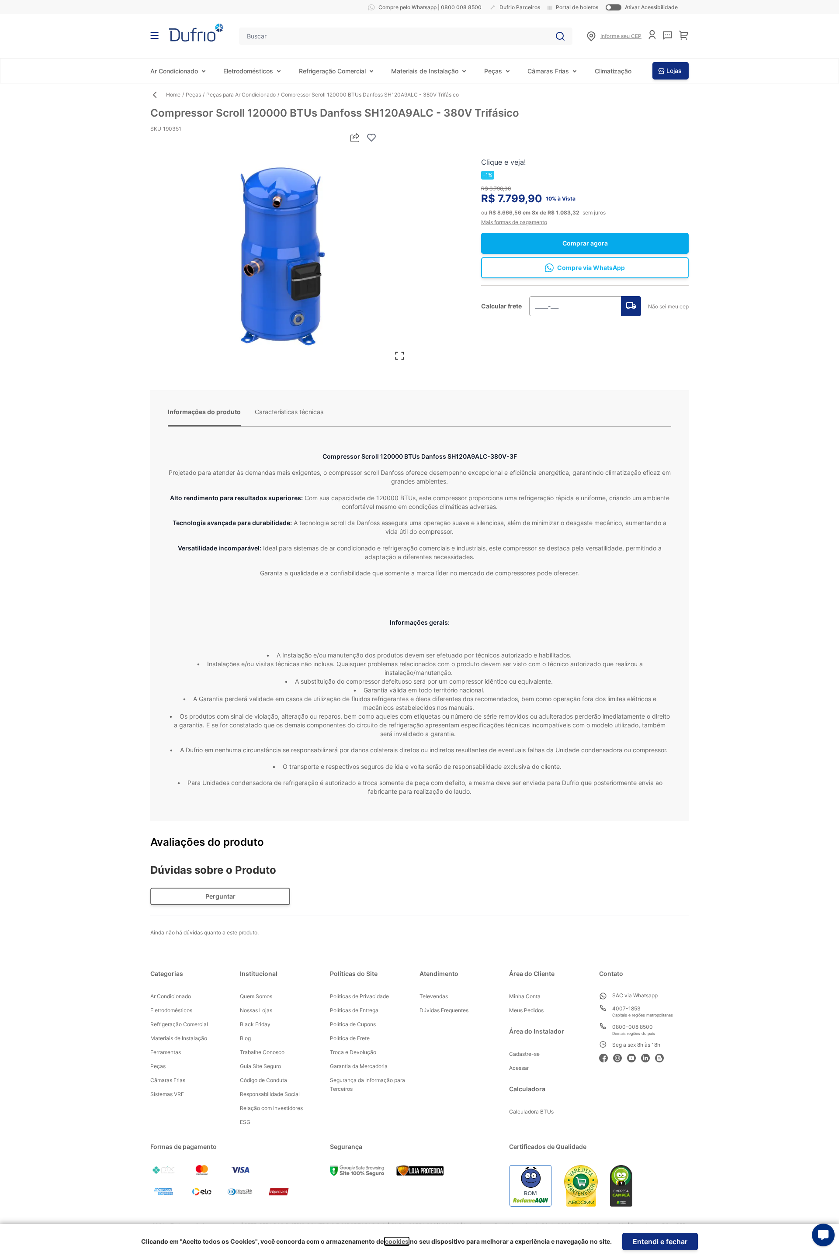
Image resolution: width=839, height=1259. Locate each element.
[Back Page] (158, 94)
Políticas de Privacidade (359, 996)
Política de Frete (350, 1038)
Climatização (613, 71)
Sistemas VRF (167, 1094)
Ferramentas (165, 1052)
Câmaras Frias (548, 71)
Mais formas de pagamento (514, 222)
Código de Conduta (263, 1080)
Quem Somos (256, 996)
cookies (397, 1241)
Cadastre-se (524, 1054)
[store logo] (196, 33)
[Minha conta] (652, 34)
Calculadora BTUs (531, 1111)
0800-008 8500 (632, 1027)
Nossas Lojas (256, 1010)
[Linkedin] (648, 1057)
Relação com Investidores (271, 1108)
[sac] (667, 35)
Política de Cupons (353, 1024)
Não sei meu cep (668, 306)
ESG (245, 1122)
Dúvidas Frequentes (444, 1010)
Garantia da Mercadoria (359, 1066)
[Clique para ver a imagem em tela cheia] (280, 256)
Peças (493, 71)
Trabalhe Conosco (262, 1052)
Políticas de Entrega (354, 1010)
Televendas (434, 996)
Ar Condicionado (174, 71)
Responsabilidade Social (270, 1094)
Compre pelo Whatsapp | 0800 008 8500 (430, 7)
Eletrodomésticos (248, 71)
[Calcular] (631, 306)
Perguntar (220, 896)
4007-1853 (626, 1008)
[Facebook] (606, 1057)
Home (173, 94)
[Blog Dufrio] (662, 1057)
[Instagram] (620, 1057)
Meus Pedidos (526, 1010)
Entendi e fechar (660, 1241)
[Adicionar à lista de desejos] (371, 137)
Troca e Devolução (353, 1052)
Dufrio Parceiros (519, 7)
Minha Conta (525, 996)
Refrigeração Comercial (332, 71)
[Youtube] (634, 1057)
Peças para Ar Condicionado (241, 94)
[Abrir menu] (154, 35)
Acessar (519, 1068)
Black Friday (255, 1024)
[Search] (560, 36)
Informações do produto (204, 411)
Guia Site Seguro (260, 1066)
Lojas (674, 70)
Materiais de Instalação (424, 71)
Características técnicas (289, 411)
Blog (245, 1038)
